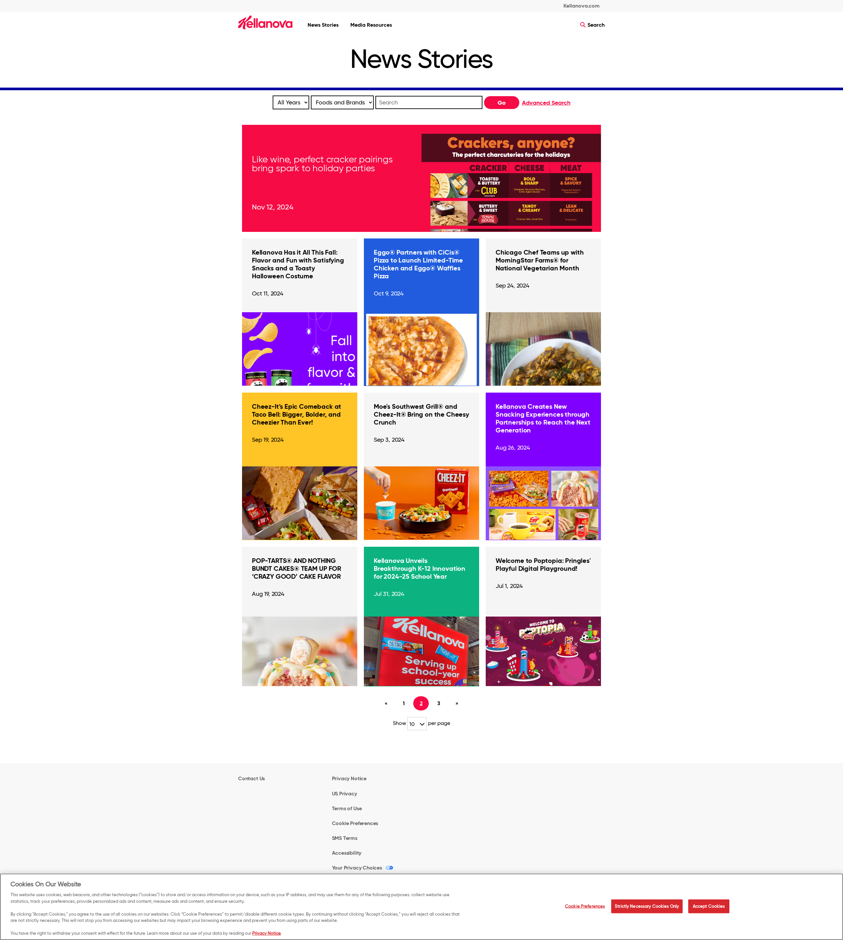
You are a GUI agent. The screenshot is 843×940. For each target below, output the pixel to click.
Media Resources (371, 24)
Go (502, 102)
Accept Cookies (709, 906)
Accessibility (347, 852)
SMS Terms (344, 838)
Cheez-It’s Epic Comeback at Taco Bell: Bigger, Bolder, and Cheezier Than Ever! (296, 414)
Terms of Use (347, 808)
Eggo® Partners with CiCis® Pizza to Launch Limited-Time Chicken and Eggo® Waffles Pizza (418, 264)
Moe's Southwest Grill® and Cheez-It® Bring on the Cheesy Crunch (421, 414)
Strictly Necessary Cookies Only (647, 906)
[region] (421, 906)
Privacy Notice (349, 778)
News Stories (323, 24)
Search (595, 24)
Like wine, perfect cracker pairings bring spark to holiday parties (322, 163)
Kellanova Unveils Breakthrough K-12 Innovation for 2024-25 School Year (419, 568)
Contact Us (251, 778)
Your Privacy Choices (357, 867)
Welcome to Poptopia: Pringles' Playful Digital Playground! (543, 564)
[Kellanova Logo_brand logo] (265, 22)
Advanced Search (546, 102)
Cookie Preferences (585, 906)
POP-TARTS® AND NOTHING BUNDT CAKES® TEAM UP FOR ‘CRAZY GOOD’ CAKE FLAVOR (296, 568)
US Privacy (344, 793)
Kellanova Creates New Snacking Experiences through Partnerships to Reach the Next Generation (543, 418)
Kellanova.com (581, 5)
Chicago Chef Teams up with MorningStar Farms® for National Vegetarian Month (540, 260)
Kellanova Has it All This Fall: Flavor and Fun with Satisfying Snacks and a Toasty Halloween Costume (298, 264)
